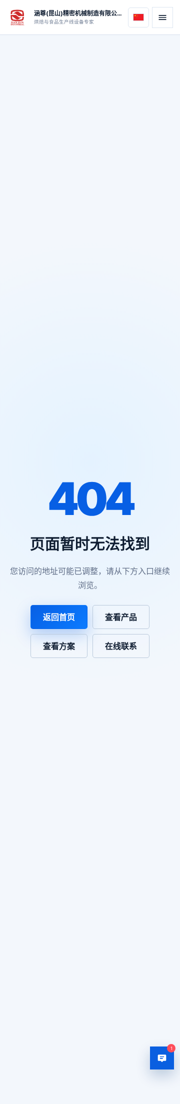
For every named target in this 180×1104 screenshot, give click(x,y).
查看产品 (121, 617)
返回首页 (59, 617)
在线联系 (121, 646)
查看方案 (59, 646)
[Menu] (162, 17)
